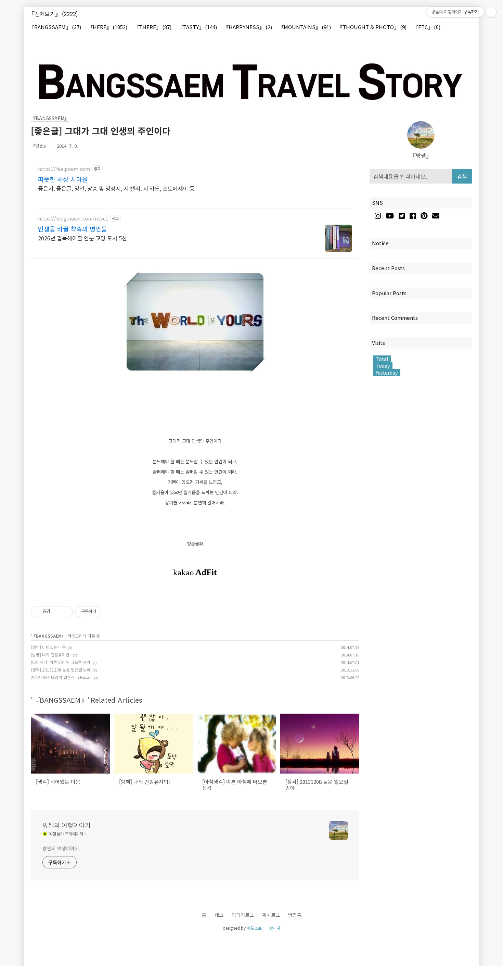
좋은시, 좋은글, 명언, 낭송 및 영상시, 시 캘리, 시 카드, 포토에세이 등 (116, 188)
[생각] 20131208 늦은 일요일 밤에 (61, 670)
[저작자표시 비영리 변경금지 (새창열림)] (111, 611)
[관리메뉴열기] (491, 12)
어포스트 (254, 928)
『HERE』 (107, 27)
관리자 (275, 928)
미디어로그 (243, 915)
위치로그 (271, 915)
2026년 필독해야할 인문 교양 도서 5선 (82, 238)
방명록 (294, 915)
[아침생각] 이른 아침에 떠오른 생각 (60, 662)
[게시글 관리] (65, 611)
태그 (219, 915)
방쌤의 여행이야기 (66, 825)
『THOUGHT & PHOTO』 (372, 27)
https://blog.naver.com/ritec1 (73, 219)
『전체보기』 (53, 13)
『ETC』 (426, 27)
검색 (462, 176)
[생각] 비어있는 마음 (48, 647)
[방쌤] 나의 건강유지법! (51, 654)
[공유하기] (56, 611)
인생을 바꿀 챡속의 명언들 (72, 229)
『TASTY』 (197, 27)
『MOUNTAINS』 (305, 27)
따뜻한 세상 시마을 (63, 179)
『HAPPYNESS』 (247, 27)
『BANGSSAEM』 (55, 27)
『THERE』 (152, 27)
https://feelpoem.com (64, 169)
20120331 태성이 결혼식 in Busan (61, 677)
